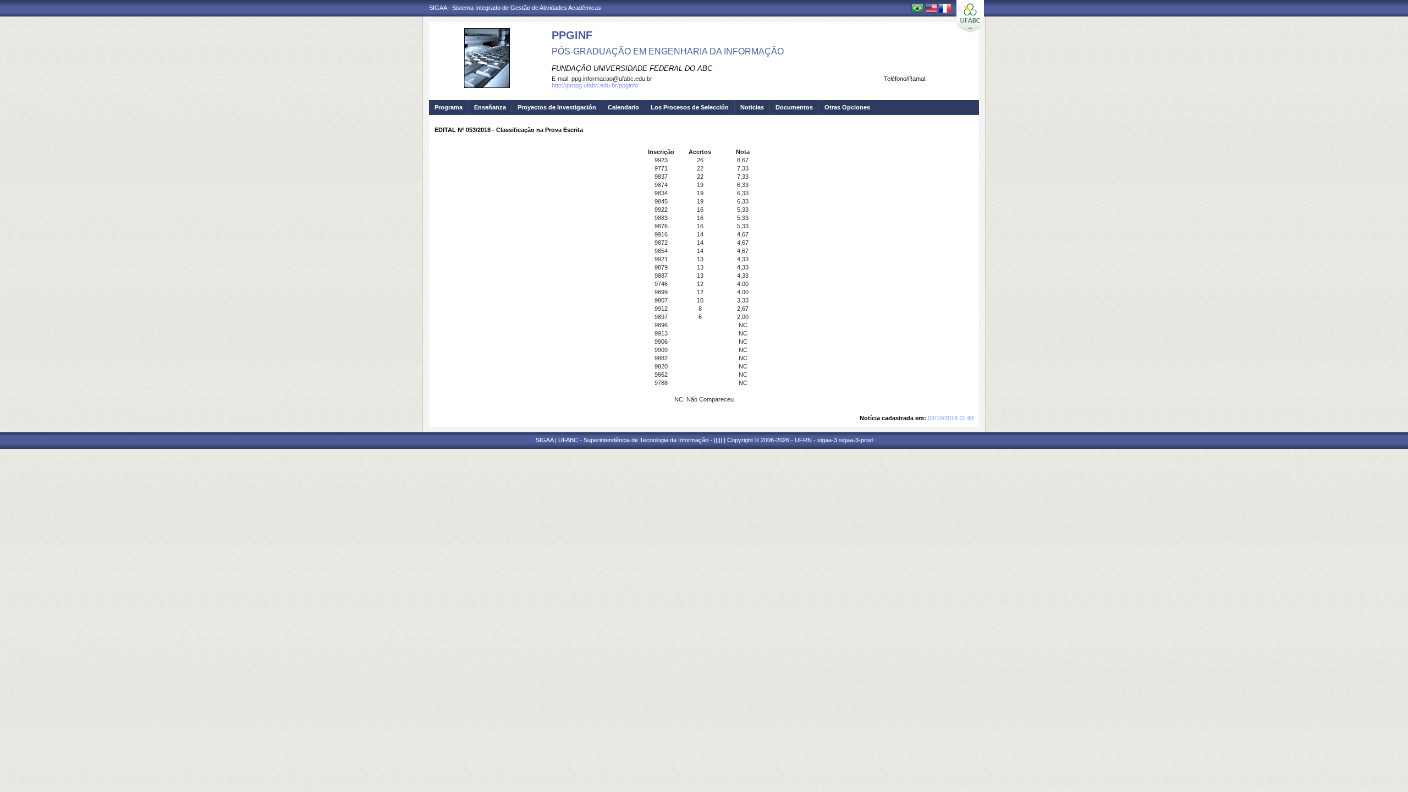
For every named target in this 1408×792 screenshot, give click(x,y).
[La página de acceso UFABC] (970, 16)
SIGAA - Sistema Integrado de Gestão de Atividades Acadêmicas (515, 7)
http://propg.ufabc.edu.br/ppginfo (595, 85)
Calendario (623, 107)
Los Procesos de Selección (690, 107)
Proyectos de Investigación (557, 107)
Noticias (752, 107)
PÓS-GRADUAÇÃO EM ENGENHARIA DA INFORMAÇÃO (668, 51)
